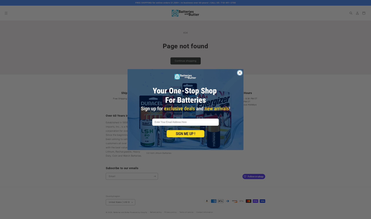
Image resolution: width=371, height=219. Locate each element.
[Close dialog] (239, 72)
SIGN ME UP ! (185, 134)
